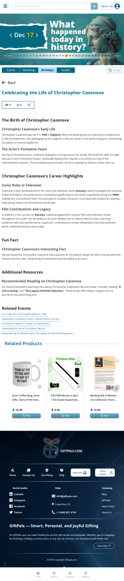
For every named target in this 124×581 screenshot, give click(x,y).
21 (79, 55)
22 (83, 55)
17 (66, 55)
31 (112, 55)
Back (12, 82)
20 (76, 55)
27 (99, 55)
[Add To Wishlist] (39, 386)
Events (11, 70)
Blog (104, 494)
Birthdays (47, 70)
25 (92, 55)
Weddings (29, 70)
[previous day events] (11, 35)
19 (73, 55)
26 (96, 55)
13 (53, 55)
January (117, 55)
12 (50, 55)
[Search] (94, 6)
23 (86, 55)
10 (43, 55)
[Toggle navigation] (5, 6)
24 (89, 55)
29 (105, 55)
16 (63, 55)
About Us (107, 512)
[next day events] (37, 35)
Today (117, 70)
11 (47, 55)
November (7, 55)
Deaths (65, 70)
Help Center (108, 506)
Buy (28, 415)
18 (70, 55)
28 (102, 55)
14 (56, 55)
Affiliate (106, 500)
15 (60, 55)
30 (109, 55)
